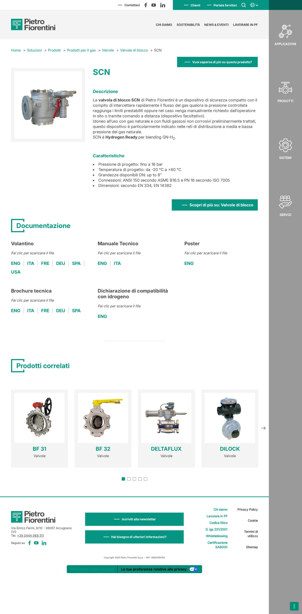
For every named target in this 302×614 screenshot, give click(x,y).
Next (263, 428)
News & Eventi (216, 25)
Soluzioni (34, 50)
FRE (45, 263)
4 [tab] (140, 478)
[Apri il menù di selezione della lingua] (254, 5)
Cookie (253, 520)
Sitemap (252, 547)
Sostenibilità (188, 25)
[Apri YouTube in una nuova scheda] (153, 5)
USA (16, 272)
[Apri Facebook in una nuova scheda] (145, 5)
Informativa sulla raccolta (92, 569)
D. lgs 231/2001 (216, 529)
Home (16, 50)
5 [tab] (145, 478)
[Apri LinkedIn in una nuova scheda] (162, 5)
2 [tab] (129, 478)
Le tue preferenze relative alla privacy (154, 569)
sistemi (285, 158)
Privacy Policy (247, 509)
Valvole (108, 50)
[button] (134, 519)
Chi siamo (164, 25)
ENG (15, 263)
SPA (76, 263)
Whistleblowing (216, 536)
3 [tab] (134, 478)
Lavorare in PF (245, 25)
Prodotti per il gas (81, 50)
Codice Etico (218, 523)
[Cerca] (243, 5)
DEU (60, 263)
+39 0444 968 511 (30, 535)
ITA (30, 263)
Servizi (285, 215)
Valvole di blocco (134, 50)
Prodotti (285, 101)
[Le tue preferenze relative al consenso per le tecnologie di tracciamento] (294, 606)
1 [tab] (123, 479)
